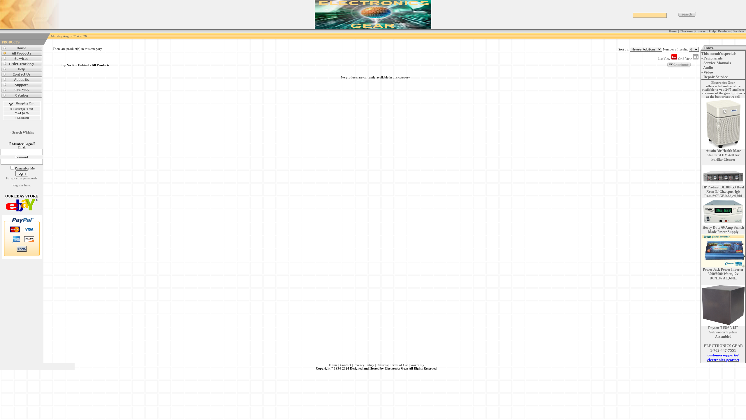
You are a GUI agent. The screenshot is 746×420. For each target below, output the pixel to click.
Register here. (22, 185)
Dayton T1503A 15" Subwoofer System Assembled (723, 332)
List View (664, 58)
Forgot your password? (21, 178)
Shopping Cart (24, 103)
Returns (382, 365)
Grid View (685, 58)
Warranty (417, 365)
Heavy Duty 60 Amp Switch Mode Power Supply (723, 229)
